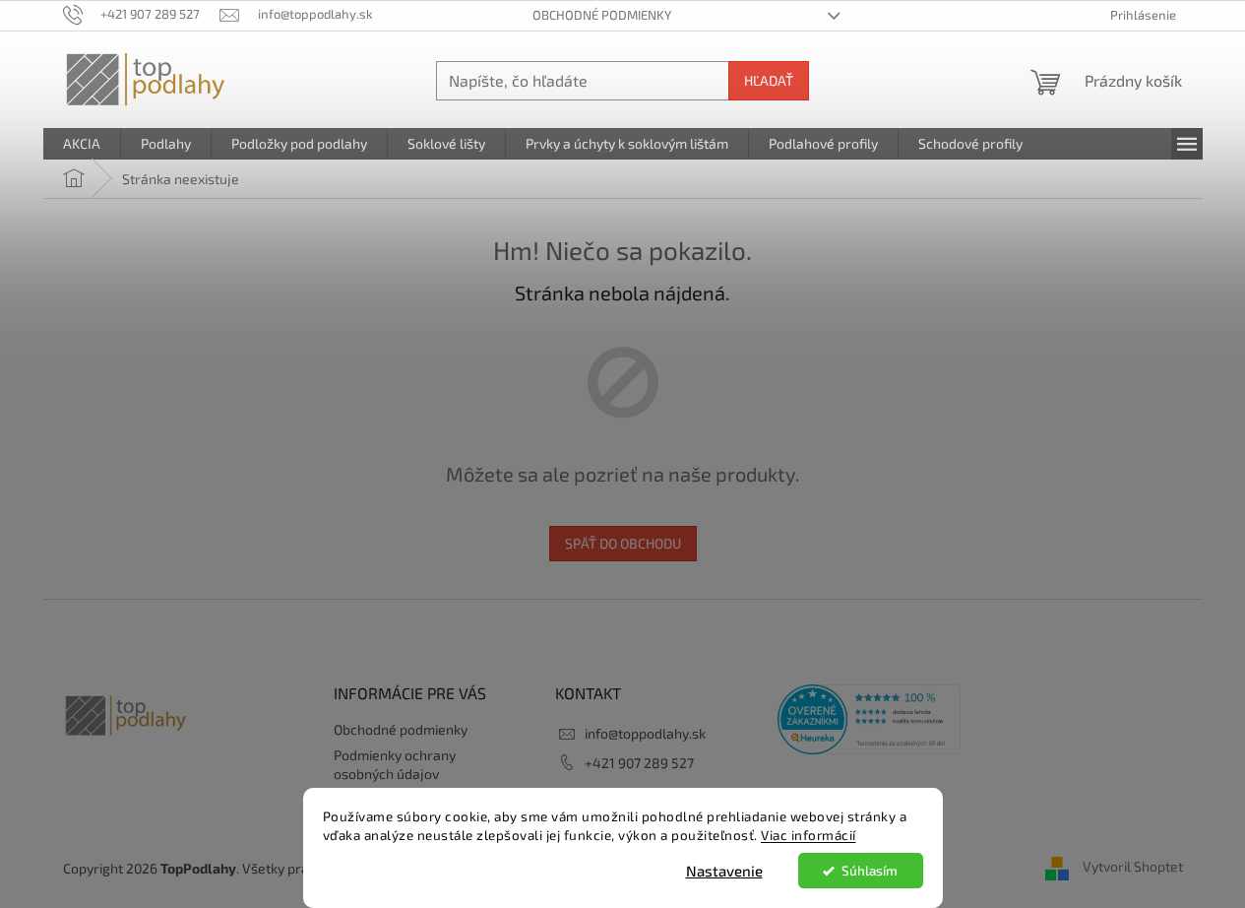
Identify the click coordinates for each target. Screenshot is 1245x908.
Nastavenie (724, 870)
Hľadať (768, 80)
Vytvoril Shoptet (1133, 866)
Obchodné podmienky (601, 15)
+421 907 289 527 (639, 762)
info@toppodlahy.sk (645, 733)
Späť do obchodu (623, 543)
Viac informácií (808, 835)
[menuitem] (81, 144)
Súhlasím (869, 870)
